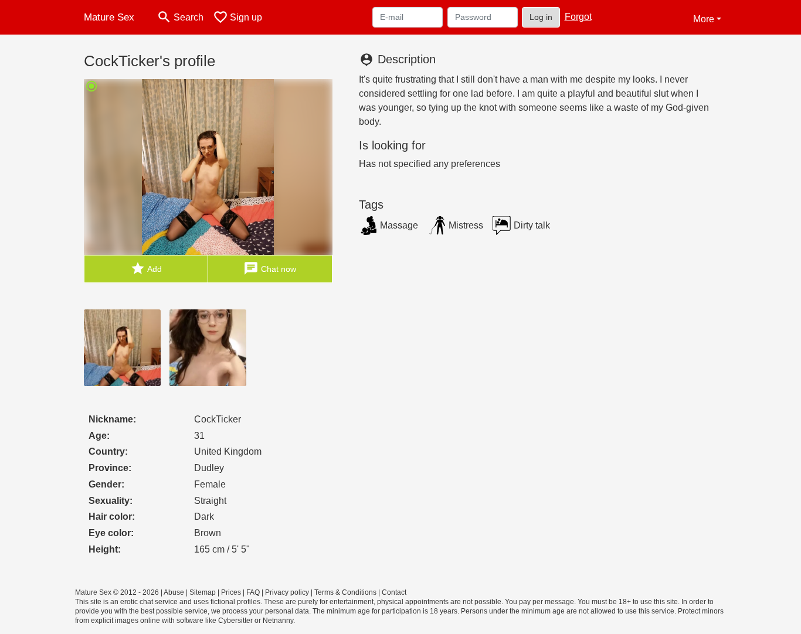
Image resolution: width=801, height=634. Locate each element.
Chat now (269, 268)
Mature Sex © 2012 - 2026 (117, 592)
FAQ (253, 592)
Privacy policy (287, 592)
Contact (394, 592)
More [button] (703, 19)
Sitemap (202, 592)
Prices (231, 592)
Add (146, 268)
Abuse (174, 592)
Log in (541, 17)
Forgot (578, 17)
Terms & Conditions (345, 592)
